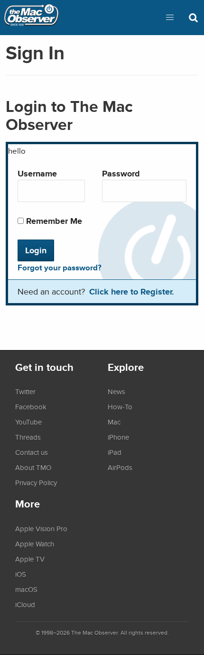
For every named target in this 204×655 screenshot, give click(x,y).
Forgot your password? (60, 267)
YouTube (28, 421)
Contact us (31, 452)
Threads (28, 437)
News (116, 391)
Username (37, 173)
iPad (114, 452)
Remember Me (53, 220)
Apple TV (30, 559)
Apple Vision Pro (41, 528)
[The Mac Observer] (31, 17)
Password (121, 173)
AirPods (120, 467)
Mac (114, 421)
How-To (120, 406)
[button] (170, 17)
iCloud (25, 604)
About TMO (33, 467)
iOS (20, 574)
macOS (26, 589)
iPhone (118, 437)
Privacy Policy (36, 482)
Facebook (30, 406)
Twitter (25, 391)
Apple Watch (34, 543)
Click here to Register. (131, 291)
